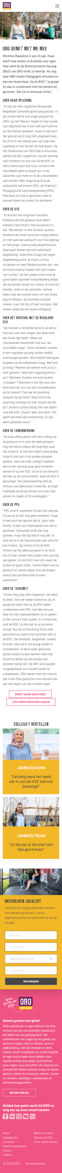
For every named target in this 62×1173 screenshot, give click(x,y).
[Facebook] (5, 1117)
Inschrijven (31, 981)
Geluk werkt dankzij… (46, 1142)
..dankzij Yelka (31, 835)
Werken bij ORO (43, 1137)
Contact (7, 1150)
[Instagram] (19, 1117)
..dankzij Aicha (31, 767)
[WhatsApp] (32, 1117)
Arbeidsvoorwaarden (15, 1146)
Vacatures (8, 1142)
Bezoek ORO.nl (19, 1093)
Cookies (7, 1154)
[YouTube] (25, 1117)
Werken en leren (43, 1133)
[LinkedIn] (12, 1117)
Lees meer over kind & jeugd (31, 702)
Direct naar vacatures (30, 694)
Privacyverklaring (35, 1163)
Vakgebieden (10, 1137)
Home (6, 1133)
